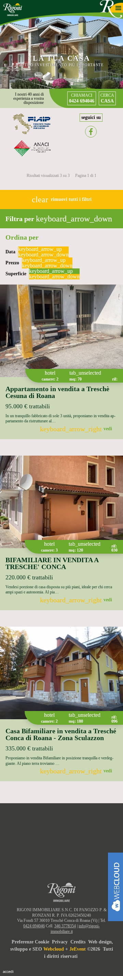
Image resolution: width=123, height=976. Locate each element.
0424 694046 (34, 926)
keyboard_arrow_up (40, 249)
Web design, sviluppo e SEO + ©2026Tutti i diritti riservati (61, 949)
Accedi (8, 971)
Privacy (60, 941)
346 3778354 (65, 926)
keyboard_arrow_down (43, 254)
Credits (77, 941)
